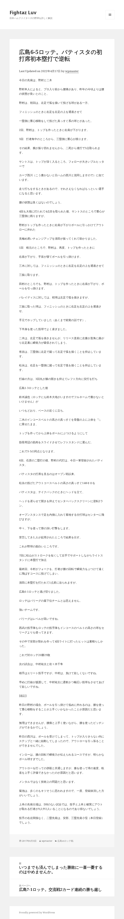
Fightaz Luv (23, 12)
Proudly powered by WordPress (37, 912)
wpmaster (72, 71)
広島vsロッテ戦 (65, 840)
